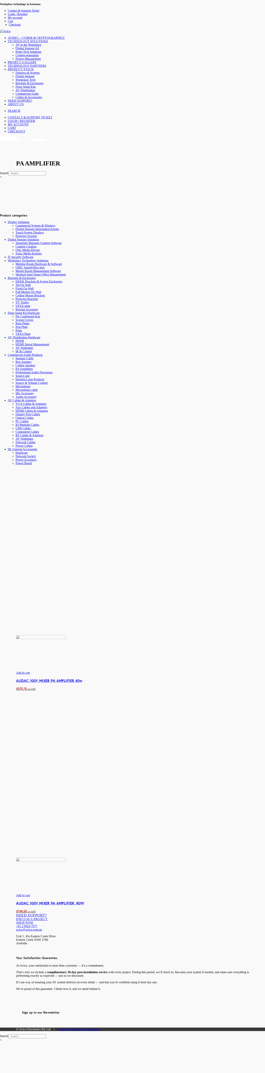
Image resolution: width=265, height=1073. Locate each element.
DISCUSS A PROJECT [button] (32, 919)
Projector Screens (26, 236)
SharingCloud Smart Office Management (41, 274)
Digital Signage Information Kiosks (37, 229)
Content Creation (26, 246)
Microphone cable (27, 389)
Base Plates (22, 323)
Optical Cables (25, 417)
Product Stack (21, 69)
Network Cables (26, 442)
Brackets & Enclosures (29, 83)
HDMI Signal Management (32, 344)
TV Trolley (22, 302)
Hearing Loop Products (30, 379)
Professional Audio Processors (34, 372)
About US (16, 104)
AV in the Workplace (28, 44)
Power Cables (24, 445)
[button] (14, 110)
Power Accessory (26, 459)
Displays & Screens (28, 72)
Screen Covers (24, 320)
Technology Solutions (28, 41)
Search (4, 173)
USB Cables (23, 428)
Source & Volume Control (32, 382)
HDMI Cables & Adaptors (32, 410)
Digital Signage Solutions (23, 239)
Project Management (28, 58)
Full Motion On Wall (28, 292)
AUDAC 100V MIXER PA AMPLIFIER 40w (49, 680)
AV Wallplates (24, 348)
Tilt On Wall (23, 285)
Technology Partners (27, 65)
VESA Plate (23, 334)
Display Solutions (18, 222)
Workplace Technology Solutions (28, 260)
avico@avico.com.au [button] (29, 929)
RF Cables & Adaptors (29, 435)
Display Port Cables (28, 414)
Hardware (22, 452)
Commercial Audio (27, 93)
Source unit (22, 375)
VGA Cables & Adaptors (31, 403)
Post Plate (22, 327)
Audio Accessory (26, 396)
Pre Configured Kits (28, 316)
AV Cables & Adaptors (22, 400)
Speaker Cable (24, 358)
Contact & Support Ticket (23, 10)
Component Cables (27, 431)
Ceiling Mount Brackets (30, 295)
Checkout (15, 24)
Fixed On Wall (25, 288)
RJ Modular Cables (27, 424)
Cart (10, 21)
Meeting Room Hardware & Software (39, 264)
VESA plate (23, 306)
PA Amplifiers (24, 368)
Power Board (24, 463)
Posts (19, 330)
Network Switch (26, 456)
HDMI (20, 341)
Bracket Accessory (27, 309)
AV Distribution (25, 90)
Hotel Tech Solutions (28, 51)
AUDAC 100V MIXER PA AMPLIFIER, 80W (50, 903)
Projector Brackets (27, 299)
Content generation (27, 55)
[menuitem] (136, 10)
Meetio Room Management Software (38, 271)
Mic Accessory (25, 393)
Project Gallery (22, 62)
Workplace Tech (26, 79)
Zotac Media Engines (29, 253)
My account (15, 17)
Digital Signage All (27, 48)
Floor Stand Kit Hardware (24, 313)
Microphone (23, 386)
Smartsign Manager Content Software (39, 243)
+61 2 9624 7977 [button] (26, 926)
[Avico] (132, 31)
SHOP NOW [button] (24, 922)
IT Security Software (20, 257)
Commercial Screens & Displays (35, 225)
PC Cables (22, 421)
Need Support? (20, 100)
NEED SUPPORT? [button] (31, 915)
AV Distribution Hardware (24, 337)
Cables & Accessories (29, 97)
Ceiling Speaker (25, 365)
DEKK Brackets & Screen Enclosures (39, 281)
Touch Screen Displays (30, 232)
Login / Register (18, 14)
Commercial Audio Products (25, 355)
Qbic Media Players (28, 250)
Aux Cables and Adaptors (31, 407)
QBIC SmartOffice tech (30, 267)
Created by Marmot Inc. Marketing (78, 1029)
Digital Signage (25, 76)
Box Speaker (23, 361)
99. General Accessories (22, 449)
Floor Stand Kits (26, 86)
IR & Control (24, 351)
